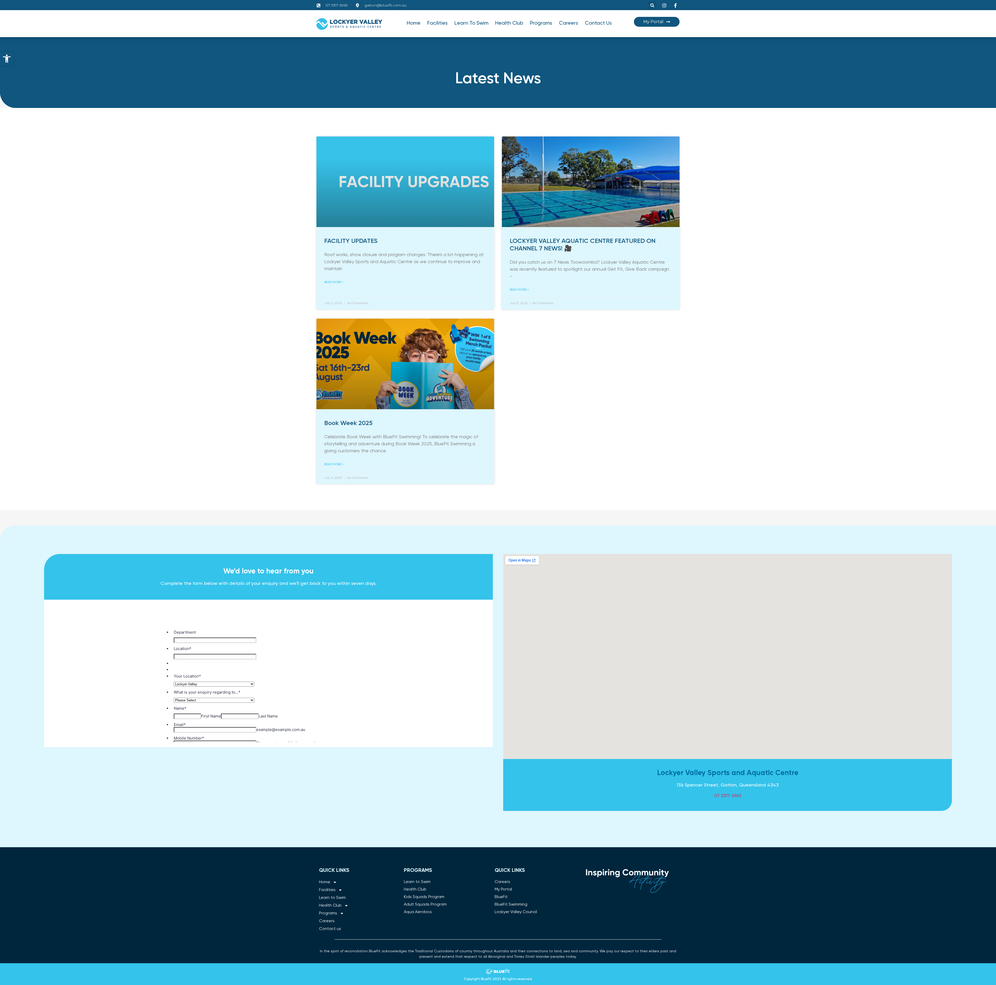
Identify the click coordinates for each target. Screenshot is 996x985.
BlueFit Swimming (511, 904)
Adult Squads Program (425, 904)
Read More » (333, 282)
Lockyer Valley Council (516, 912)
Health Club (509, 23)
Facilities (437, 23)
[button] (6, 58)
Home (413, 23)
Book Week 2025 (348, 423)
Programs (541, 23)
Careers (568, 23)
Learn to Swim (471, 23)
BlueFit (501, 897)
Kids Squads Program (424, 897)
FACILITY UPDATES (350, 241)
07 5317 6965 (727, 796)
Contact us (598, 23)
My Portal (503, 889)
